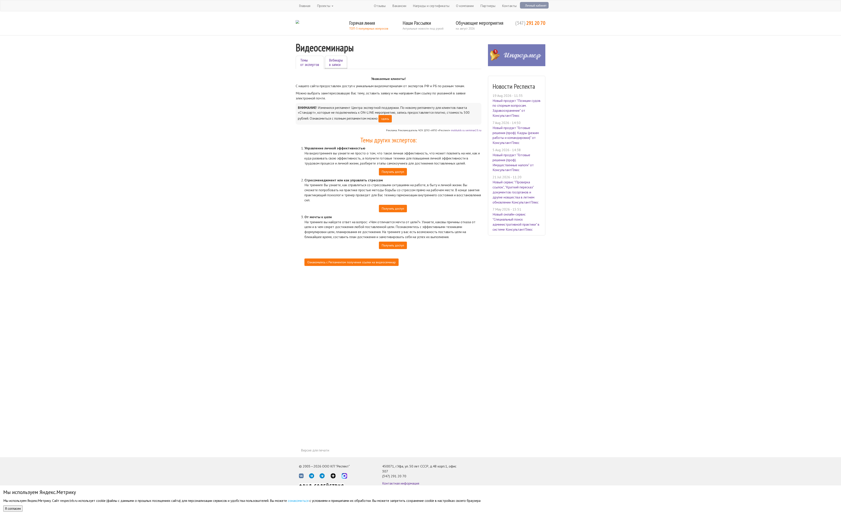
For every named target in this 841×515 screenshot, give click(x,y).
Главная (304, 6)
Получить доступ (393, 172)
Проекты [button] (324, 6)
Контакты (509, 6)
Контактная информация (400, 483)
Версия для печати (315, 450)
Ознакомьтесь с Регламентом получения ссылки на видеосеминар (351, 262)
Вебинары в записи (336, 62)
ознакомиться (298, 500)
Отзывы (380, 6)
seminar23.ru (473, 130)
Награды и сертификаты (431, 6)
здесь (385, 119)
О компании (465, 6)
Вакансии (399, 6)
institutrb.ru (458, 130)
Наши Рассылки (417, 22)
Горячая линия (362, 22)
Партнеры (487, 6)
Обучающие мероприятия (479, 22)
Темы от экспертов (309, 62)
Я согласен (13, 508)
